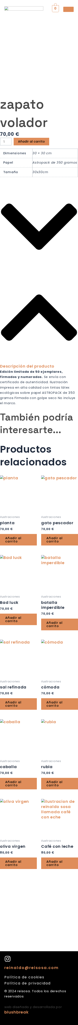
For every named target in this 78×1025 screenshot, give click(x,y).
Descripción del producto (27, 366)
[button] (39, 275)
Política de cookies (24, 977)
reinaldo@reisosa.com (31, 967)
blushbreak (16, 1012)
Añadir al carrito (31, 141)
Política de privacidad (27, 983)
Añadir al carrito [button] (13, 540)
